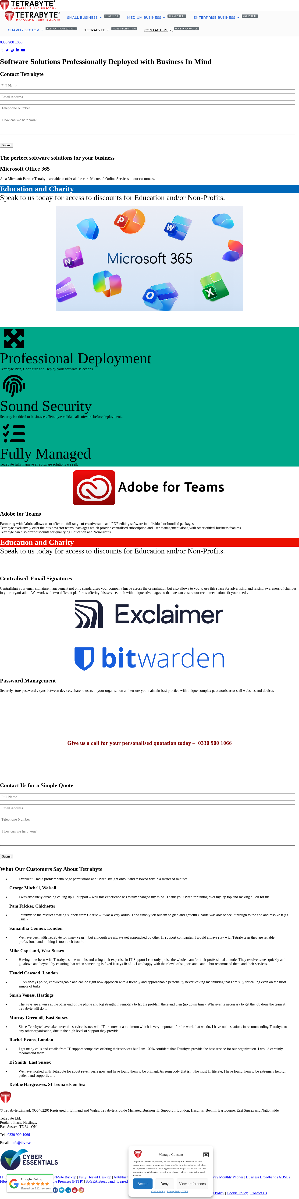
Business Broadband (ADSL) (268, 1177)
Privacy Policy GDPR (177, 1191)
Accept (143, 1184)
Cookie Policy (158, 1191)
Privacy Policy (213, 1193)
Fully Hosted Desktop (95, 1177)
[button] (206, 1154)
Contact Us (171, 29)
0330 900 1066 (11, 42)
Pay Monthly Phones (228, 1177)
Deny (164, 1184)
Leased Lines (127, 1181)
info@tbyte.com (23, 1143)
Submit (6, 145)
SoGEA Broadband (100, 1181)
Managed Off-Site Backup (56, 1177)
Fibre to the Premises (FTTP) (61, 1181)
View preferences (192, 1184)
